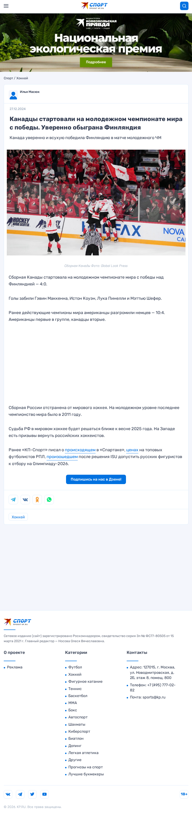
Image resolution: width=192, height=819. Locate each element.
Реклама (14, 667)
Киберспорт (79, 731)
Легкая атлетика (83, 753)
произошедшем (62, 456)
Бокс (72, 710)
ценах (132, 449)
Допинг (74, 745)
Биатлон (76, 738)
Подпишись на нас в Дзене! (96, 479)
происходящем (80, 449)
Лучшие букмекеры (86, 774)
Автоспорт (78, 717)
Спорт (8, 78)
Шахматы (76, 724)
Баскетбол (77, 696)
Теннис (75, 688)
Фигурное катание (85, 681)
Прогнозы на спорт (85, 767)
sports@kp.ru (154, 697)
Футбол (75, 667)
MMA (72, 703)
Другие (74, 760)
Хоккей (22, 78)
